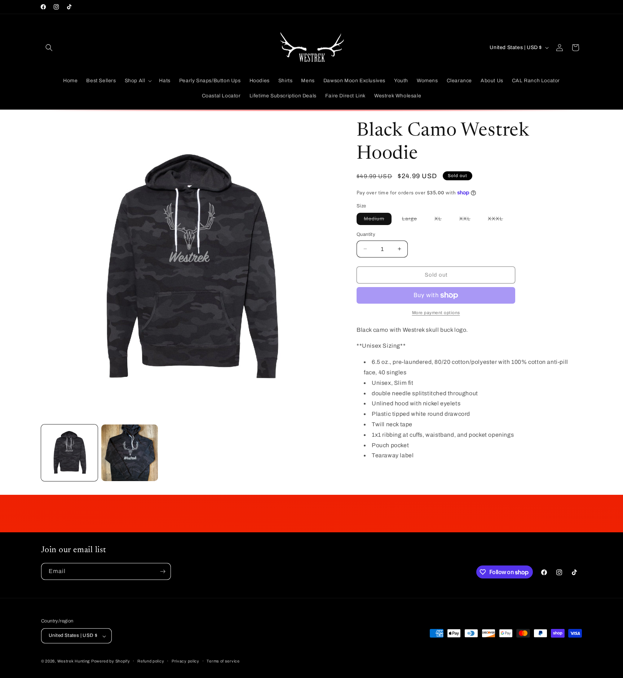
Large (413, 220)
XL (441, 220)
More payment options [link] (436, 312)
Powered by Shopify (110, 661)
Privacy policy (185, 661)
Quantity (366, 234)
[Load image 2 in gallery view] (129, 452)
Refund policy (150, 661)
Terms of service (223, 661)
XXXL (499, 220)
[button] (49, 48)
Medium (378, 220)
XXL (468, 220)
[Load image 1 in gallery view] (69, 452)
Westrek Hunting (73, 661)
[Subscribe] (163, 571)
